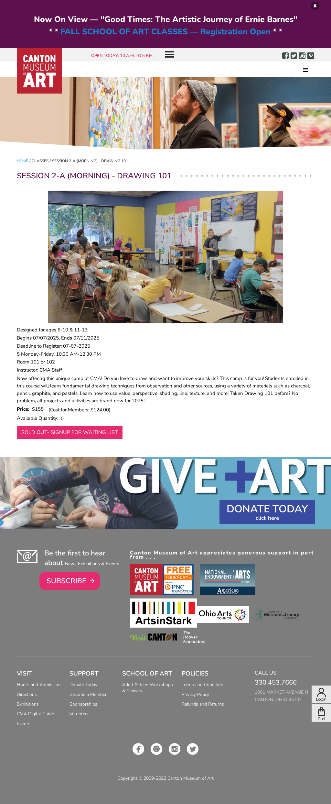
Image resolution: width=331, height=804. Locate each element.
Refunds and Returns (203, 704)
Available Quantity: (39, 418)
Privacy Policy (195, 694)
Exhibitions (28, 704)
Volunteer (79, 714)
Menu (167, 55)
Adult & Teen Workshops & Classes (147, 688)
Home (22, 160)
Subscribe (66, 581)
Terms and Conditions (204, 685)
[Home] (39, 71)
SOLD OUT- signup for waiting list (69, 432)
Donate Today (267, 509)
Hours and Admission (39, 685)
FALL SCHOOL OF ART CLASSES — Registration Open (165, 31)
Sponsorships (83, 704)
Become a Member (88, 694)
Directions (27, 694)
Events (23, 723)
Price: (24, 409)
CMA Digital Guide (35, 714)
